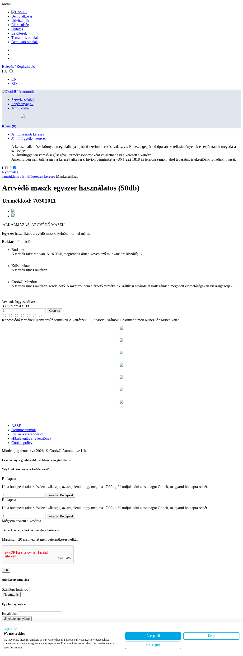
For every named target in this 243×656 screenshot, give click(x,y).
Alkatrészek (78, 320)
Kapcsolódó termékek (18, 320)
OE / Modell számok (103, 320)
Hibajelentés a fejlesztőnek (31, 438)
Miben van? (170, 320)
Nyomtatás (10, 172)
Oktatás (17, 29)
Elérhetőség (20, 25)
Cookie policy (22, 443)
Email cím (9, 613)
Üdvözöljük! (20, 20)
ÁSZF (16, 426)
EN (14, 79)
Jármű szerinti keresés (27, 134)
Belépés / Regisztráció (18, 66)
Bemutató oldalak (24, 42)
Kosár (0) (9, 126)
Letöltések (19, 33)
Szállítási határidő (15, 589)
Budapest (61, 495)
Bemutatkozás (22, 16)
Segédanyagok (22, 104)
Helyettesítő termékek (52, 320)
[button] (10, 629)
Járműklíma (20, 108)
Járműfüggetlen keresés (28, 138)
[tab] (4, 315)
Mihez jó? (152, 320)
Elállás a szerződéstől (27, 434)
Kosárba (54, 310)
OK (6, 570)
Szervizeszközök (24, 100)
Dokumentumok (132, 320)
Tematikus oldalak (25, 38)
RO (14, 83)
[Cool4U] (19, 12)
